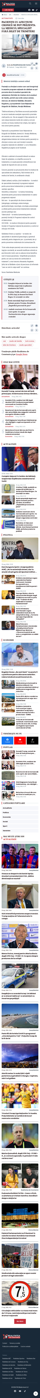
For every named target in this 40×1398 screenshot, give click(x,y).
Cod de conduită (25, 1346)
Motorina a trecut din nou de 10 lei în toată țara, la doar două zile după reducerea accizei (19, 432)
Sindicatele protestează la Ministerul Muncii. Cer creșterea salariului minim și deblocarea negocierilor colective (27, 687)
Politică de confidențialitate (10, 1346)
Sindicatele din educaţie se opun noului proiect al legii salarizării (19, 1274)
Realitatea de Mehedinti (24, 1365)
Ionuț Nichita (33, 870)
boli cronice (29, 341)
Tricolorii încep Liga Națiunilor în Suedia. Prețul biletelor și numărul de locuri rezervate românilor (19, 1116)
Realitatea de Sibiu (7, 1372)
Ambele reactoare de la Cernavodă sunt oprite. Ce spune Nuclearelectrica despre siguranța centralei (22, 313)
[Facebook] (29, 10)
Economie (8, 436)
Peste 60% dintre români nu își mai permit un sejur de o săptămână (27, 698)
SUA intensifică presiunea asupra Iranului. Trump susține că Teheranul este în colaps (20, 916)
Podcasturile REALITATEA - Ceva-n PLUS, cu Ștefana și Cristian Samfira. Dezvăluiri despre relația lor (19, 1195)
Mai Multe (20, 1321)
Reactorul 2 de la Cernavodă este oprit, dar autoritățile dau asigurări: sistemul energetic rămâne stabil (20, 412)
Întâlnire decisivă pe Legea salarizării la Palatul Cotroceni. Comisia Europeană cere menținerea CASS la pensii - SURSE (27, 583)
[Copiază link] (32, 63)
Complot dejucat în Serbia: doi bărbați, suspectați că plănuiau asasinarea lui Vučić (20, 285)
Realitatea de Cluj (23, 1362)
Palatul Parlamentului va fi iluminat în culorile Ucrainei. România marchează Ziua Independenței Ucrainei (18, 1235)
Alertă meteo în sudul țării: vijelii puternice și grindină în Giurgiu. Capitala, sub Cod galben (20, 1076)
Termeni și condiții (15, 1343)
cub (4, 341)
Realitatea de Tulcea (21, 1372)
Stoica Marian (33, 1230)
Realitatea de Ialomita (8, 1365)
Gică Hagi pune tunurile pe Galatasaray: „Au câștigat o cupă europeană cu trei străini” (21, 422)
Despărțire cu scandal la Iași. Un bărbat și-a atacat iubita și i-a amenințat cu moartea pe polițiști (19, 996)
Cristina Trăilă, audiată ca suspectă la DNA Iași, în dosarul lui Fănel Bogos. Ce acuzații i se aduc (21, 294)
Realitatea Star (31, 1358)
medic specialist (25, 345)
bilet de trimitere (9, 345)
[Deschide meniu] (36, 3)
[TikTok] (36, 10)
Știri (10, 14)
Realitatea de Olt (7, 1368)
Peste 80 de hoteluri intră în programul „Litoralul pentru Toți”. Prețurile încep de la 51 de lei (19, 1036)
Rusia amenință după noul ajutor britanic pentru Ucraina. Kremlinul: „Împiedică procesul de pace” (22, 303)
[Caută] (30, 3)
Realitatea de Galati (8, 1375)
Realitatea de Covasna (8, 1362)
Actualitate (16, 14)
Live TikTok (9, 10)
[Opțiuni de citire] (35, 1393)
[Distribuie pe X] (36, 68)
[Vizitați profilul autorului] (4, 66)
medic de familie (15, 341)
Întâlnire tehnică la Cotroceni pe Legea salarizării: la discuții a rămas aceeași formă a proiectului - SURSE (25, 710)
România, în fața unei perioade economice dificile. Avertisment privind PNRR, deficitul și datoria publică (27, 527)
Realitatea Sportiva (18, 1358)
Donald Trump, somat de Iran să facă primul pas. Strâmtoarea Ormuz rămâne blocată (19, 393)
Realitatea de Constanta (24, 65)
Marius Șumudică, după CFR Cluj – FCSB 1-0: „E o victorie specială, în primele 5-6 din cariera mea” (20, 1156)
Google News (21, 354)
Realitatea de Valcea (20, 1368)
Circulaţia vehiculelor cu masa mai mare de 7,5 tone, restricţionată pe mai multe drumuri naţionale (19, 1313)
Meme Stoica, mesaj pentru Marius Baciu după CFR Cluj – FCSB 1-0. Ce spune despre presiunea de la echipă (20, 956)
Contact (4, 1343)
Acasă (5, 14)
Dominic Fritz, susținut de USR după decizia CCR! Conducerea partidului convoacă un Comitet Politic (19, 402)
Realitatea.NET (6, 1358)
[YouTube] (33, 10)
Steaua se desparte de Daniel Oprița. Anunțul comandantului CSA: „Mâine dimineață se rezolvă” (18, 876)
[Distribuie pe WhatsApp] (32, 68)
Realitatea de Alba (21, 1375)
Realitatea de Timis (20, 1378)
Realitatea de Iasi (7, 1378)
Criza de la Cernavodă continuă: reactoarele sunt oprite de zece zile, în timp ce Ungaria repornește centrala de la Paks (26, 724)
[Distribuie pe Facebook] (36, 63)
